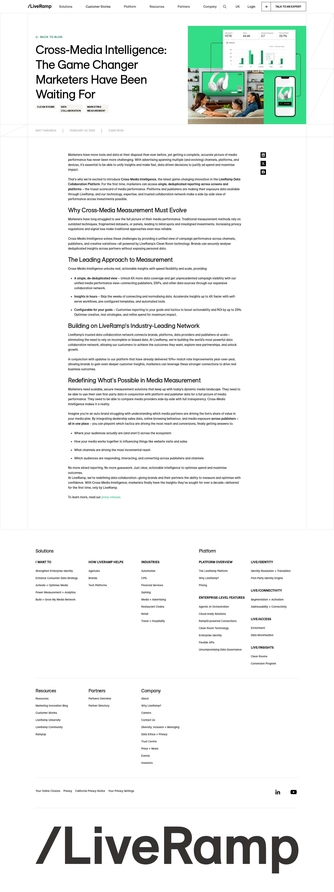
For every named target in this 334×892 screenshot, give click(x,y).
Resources (42, 698)
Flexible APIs (206, 642)
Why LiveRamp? (209, 578)
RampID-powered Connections (218, 621)
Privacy (67, 791)
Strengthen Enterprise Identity (54, 571)
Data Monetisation (262, 635)
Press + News (149, 748)
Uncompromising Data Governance (220, 649)
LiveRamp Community (49, 727)
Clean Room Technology (214, 628)
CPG (144, 578)
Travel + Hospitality (153, 621)
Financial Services (152, 585)
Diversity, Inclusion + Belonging (160, 727)
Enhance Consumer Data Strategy (57, 578)
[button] (65, 6)
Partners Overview (100, 698)
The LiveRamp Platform (213, 571)
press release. (111, 497)
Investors (147, 763)
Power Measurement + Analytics (56, 592)
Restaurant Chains (152, 606)
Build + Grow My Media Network (55, 599)
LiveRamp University (48, 720)
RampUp (41, 734)
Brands (93, 578)
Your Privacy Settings (121, 791)
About (145, 698)
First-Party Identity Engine (267, 578)
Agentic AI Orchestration (214, 606)
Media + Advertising (153, 599)
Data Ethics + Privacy (154, 734)
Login (251, 7)
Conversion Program (263, 663)
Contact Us (148, 720)
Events (145, 755)
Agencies (94, 571)
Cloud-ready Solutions (212, 614)
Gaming (146, 592)
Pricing (203, 585)
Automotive (148, 571)
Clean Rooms (259, 656)
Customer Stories (98, 7)
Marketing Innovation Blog (52, 705)
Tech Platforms (98, 585)
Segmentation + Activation (267, 599)
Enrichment (258, 628)
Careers (146, 713)
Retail (144, 614)
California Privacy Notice (90, 791)
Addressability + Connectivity (269, 606)
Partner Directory (99, 705)
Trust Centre (149, 741)
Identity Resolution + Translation (271, 571)
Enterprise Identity (210, 635)
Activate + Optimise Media (52, 585)
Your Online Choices (48, 791)
